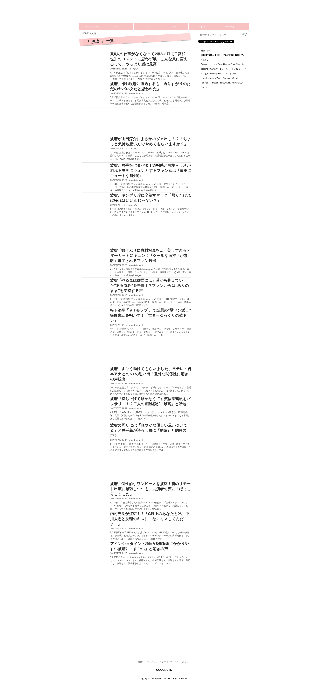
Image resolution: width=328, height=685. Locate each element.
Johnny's (133, 148)
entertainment (92, 26)
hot (147, 26)
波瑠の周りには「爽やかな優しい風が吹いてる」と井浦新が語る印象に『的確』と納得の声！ (148, 430)
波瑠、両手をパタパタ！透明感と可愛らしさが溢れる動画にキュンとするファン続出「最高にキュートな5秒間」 (150, 170)
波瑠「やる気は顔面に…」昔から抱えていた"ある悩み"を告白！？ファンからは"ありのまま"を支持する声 (149, 285)
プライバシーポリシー (180, 662)
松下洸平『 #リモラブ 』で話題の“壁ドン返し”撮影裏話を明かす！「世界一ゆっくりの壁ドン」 (150, 315)
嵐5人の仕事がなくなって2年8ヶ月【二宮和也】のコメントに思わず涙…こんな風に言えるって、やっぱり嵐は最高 (149, 59)
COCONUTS (164, 669)
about (140, 662)
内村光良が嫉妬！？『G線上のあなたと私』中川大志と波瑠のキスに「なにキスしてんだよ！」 (149, 519)
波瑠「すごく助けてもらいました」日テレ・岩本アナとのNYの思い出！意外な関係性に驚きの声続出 (150, 374)
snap (174, 26)
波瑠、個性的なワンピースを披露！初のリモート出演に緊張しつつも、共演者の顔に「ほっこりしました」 (150, 489)
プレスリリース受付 (156, 662)
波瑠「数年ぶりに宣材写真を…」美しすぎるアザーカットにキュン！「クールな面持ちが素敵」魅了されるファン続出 (150, 255)
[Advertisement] (184, 13)
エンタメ (119, 26)
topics (202, 26)
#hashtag (229, 26)
